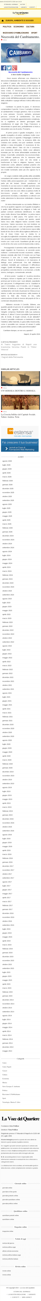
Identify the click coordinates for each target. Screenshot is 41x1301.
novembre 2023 (8, 587)
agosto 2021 (7, 693)
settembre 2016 (8, 925)
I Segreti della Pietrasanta (12, 357)
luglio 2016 (6, 929)
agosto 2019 (7, 787)
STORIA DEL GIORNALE (22, 1291)
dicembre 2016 (7, 913)
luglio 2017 (6, 886)
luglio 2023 (6, 603)
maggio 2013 (7, 1051)
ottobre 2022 (7, 638)
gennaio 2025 (7, 532)
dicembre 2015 (7, 956)
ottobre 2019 (7, 780)
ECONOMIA (19, 27)
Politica (4, 1090)
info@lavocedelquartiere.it (20, 1151)
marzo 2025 (6, 524)
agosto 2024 (7, 551)
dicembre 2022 (7, 630)
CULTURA (30, 27)
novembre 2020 (8, 728)
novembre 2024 (8, 540)
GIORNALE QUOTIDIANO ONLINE (11, 1199)
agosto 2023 (7, 599)
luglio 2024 (6, 555)
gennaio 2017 (7, 909)
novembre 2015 (8, 960)
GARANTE (32, 1294)
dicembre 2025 (7, 488)
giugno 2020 (7, 748)
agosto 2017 (7, 882)
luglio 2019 (6, 791)
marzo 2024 (6, 571)
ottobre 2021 (7, 685)
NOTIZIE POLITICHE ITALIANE (10, 1259)
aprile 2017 (6, 897)
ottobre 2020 (7, 732)
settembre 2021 (8, 689)
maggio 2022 (7, 658)
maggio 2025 (7, 516)
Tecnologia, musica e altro (11, 1102)
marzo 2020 (6, 760)
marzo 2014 (6, 1035)
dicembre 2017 (7, 866)
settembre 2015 (8, 968)
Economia (5, 1078)
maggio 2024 (7, 563)
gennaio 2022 (7, 673)
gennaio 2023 (7, 626)
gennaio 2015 (7, 996)
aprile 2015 (6, 984)
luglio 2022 (6, 650)
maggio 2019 (7, 799)
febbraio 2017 (7, 905)
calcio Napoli (6, 1067)
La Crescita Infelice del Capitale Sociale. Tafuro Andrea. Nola (18, 415)
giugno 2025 (7, 512)
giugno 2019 (7, 795)
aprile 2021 (6, 709)
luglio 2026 (6, 465)
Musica (4, 1082)
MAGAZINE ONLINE (7, 1231)
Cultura (5, 40)
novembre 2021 (8, 681)
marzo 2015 (6, 988)
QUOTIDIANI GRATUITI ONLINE (10, 1215)
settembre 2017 (8, 878)
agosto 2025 (7, 504)
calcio (4, 1063)
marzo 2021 (6, 713)
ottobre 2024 (7, 544)
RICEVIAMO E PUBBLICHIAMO (16, 33)
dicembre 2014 (7, 1000)
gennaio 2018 (7, 862)
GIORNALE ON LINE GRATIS (9, 1191)
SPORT (34, 33)
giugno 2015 (7, 976)
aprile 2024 (6, 567)
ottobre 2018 (7, 827)
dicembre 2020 (7, 724)
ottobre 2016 (7, 921)
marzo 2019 (6, 807)
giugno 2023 (7, 606)
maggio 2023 (7, 610)
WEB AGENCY (27, 1297)
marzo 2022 (6, 665)
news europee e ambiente (11, 1086)
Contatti (32, 7)
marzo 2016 (6, 945)
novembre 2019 (8, 776)
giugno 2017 (7, 890)
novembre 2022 (8, 634)
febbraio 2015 (7, 992)
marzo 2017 (6, 901)
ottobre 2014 (7, 1008)
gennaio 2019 (7, 815)
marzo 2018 (6, 854)
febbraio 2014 (7, 1039)
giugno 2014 (7, 1023)
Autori (22, 4)
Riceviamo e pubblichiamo (11, 1094)
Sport (4, 1098)
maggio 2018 (7, 846)
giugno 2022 (7, 654)
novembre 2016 (8, 917)
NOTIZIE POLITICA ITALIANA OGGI (11, 1255)
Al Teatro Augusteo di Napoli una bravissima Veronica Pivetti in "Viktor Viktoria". (19, 347)
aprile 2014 (6, 1031)
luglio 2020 (6, 744)
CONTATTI (15, 1297)
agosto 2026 (7, 461)
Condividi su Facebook (3, 67)
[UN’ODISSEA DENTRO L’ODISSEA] (20, 378)
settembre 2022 (8, 642)
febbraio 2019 (7, 811)
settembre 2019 (8, 783)
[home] (3, 21)
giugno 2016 (7, 933)
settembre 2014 (8, 1012)
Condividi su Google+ (14, 67)
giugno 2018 (7, 842)
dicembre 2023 (7, 583)
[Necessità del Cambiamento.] (20, 53)
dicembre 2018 (7, 819)
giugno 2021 (7, 701)
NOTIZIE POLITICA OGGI (9, 1247)
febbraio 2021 (7, 717)
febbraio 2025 (7, 528)
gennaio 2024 (7, 579)
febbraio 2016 (7, 949)
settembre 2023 (8, 595)
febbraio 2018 (7, 858)
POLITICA (7, 27)
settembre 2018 (8, 831)
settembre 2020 (8, 736)
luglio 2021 (6, 697)
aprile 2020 (6, 756)
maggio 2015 (7, 980)
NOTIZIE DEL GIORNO (8, 1243)
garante (24, 7)
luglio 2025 (6, 508)
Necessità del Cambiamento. (20, 36)
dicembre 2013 (7, 1047)
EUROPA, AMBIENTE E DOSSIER (19, 20)
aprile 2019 (6, 803)
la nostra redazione (11, 7)
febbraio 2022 (7, 669)
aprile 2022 (6, 662)
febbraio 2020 (7, 764)
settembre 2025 (8, 500)
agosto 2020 (7, 740)
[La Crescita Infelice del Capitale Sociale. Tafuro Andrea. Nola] (20, 402)
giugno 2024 (7, 559)
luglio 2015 (6, 972)
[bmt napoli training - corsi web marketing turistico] (20, 439)
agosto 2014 (7, 1015)
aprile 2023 (6, 614)
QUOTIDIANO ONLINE (8, 1219)
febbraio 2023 (7, 622)
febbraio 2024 (7, 575)
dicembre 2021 (7, 677)
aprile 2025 (6, 520)
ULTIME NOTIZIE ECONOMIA (10, 1251)
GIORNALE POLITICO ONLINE (10, 1203)
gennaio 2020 (7, 768)
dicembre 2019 (7, 772)
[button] (38, 3)
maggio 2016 (7, 937)
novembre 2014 (8, 1004)
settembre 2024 (8, 547)
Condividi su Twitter (9, 67)
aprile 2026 (6, 473)
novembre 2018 (8, 823)
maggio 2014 (7, 1027)
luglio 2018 (6, 839)
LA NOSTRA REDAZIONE (17, 1294)
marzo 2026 (6, 477)
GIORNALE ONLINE (7, 1188)
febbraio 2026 (7, 481)
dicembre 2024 (7, 536)
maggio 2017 (7, 894)
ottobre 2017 (7, 874)
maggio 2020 (7, 752)
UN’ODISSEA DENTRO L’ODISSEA (18, 390)
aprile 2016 (6, 941)
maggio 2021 (7, 705)
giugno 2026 (7, 469)
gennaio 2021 (7, 721)
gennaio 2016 (7, 953)
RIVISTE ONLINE (6, 1271)
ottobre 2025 (7, 496)
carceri (4, 1071)
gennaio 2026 (7, 485)
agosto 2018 (7, 835)
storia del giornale (11, 4)
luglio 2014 (6, 1019)
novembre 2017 (8, 870)
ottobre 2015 (7, 964)
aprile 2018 (6, 850)
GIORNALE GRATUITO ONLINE (10, 1195)
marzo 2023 (6, 618)
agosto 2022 (7, 646)
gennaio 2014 (7, 1043)
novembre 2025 (8, 492)
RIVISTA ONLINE (6, 1274)
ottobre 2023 (7, 591)
